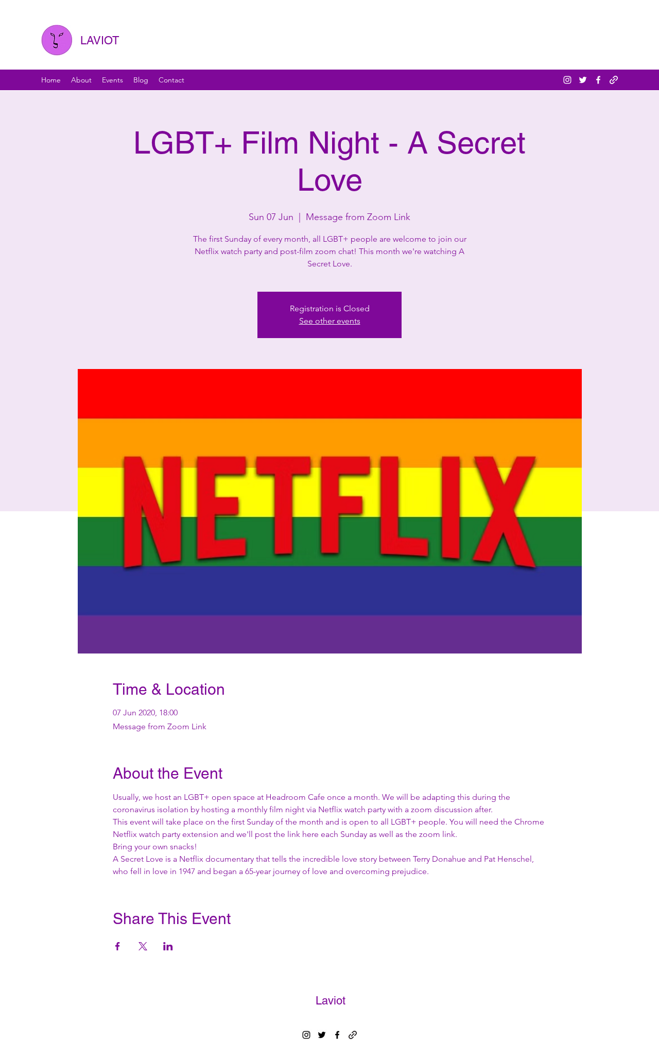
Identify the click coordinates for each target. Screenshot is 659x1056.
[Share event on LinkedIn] (168, 946)
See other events (329, 321)
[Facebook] (598, 80)
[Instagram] (567, 80)
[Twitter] (583, 80)
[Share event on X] (143, 946)
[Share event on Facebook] (118, 946)
